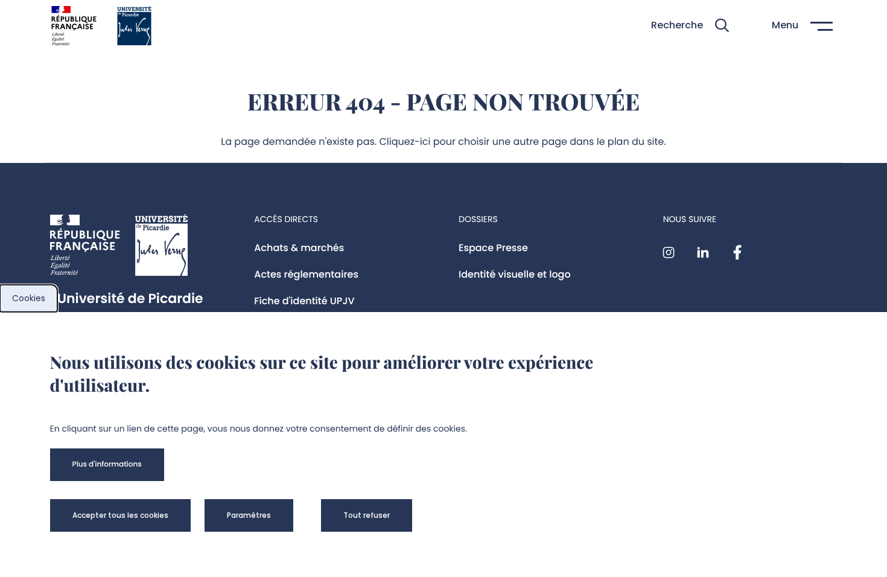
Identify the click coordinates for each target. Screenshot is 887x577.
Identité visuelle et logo (515, 274)
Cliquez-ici (405, 141)
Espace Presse (493, 248)
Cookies (28, 298)
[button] (690, 25)
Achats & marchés (299, 248)
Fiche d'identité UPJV (304, 301)
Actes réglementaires (306, 274)
